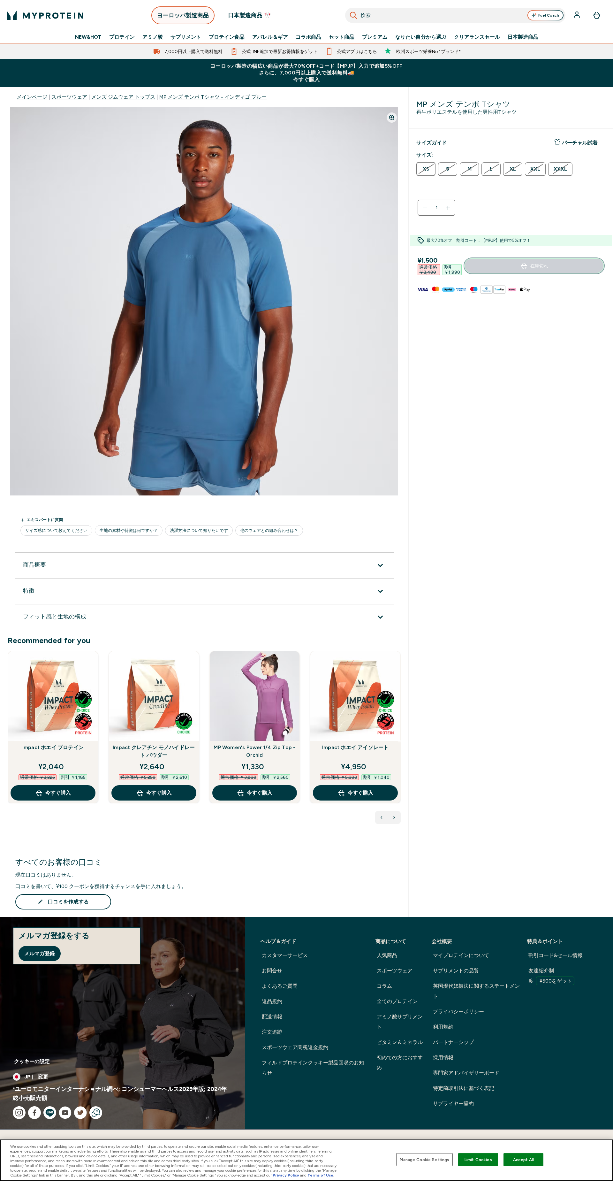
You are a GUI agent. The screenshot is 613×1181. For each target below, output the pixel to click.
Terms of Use (320, 1175)
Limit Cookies (478, 1159)
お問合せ (272, 970)
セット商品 (341, 37)
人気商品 (387, 955)
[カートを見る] (596, 15)
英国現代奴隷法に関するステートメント (476, 991)
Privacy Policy (286, 1175)
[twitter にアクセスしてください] (80, 1112)
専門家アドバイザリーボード (466, 1073)
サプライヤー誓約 (453, 1103)
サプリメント (185, 37)
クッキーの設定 (32, 1061)
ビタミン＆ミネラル (400, 1042)
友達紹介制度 (550, 976)
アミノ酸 (152, 37)
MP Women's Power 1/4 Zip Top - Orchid (254, 751)
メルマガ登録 (39, 953)
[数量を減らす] (425, 208)
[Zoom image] (392, 117)
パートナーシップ (453, 1042)
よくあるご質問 (280, 986)
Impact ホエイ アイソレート (355, 747)
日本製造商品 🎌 (249, 15)
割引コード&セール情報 (555, 955)
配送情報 (272, 1016)
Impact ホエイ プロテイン (53, 747)
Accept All (523, 1159)
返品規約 (272, 1001)
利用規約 (443, 1027)
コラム (384, 986)
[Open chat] (95, 1112)
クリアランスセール (477, 37)
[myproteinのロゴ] (45, 15)
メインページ (32, 97)
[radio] (425, 169)
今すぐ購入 (58, 792)
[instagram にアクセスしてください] (19, 1112)
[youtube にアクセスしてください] (65, 1112)
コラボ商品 (308, 37)
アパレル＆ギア (270, 37)
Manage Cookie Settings (424, 1159)
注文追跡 (272, 1032)
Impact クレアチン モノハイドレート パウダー (154, 751)
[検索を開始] (353, 15)
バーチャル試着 (580, 142)
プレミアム (375, 37)
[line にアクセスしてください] (49, 1112)
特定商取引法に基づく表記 (463, 1088)
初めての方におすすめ (400, 1062)
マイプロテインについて (461, 955)
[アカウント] (577, 15)
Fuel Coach (548, 15)
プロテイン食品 (227, 37)
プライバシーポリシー (458, 1011)
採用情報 (443, 1057)
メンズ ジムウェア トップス (123, 97)
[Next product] (394, 817)
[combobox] (455, 15)
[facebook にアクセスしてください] (34, 1112)
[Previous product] (381, 817)
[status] (436, 208)
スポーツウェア (69, 97)
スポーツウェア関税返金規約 (295, 1047)
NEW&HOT (88, 37)
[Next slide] (399, 741)
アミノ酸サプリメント (400, 1022)
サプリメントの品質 (456, 970)
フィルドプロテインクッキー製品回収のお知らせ (313, 1068)
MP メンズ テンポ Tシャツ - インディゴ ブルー (213, 97)
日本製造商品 (523, 37)
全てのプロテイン (397, 1001)
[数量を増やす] (448, 208)
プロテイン (122, 37)
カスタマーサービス (285, 955)
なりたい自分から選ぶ (420, 37)
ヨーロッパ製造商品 (183, 15)
